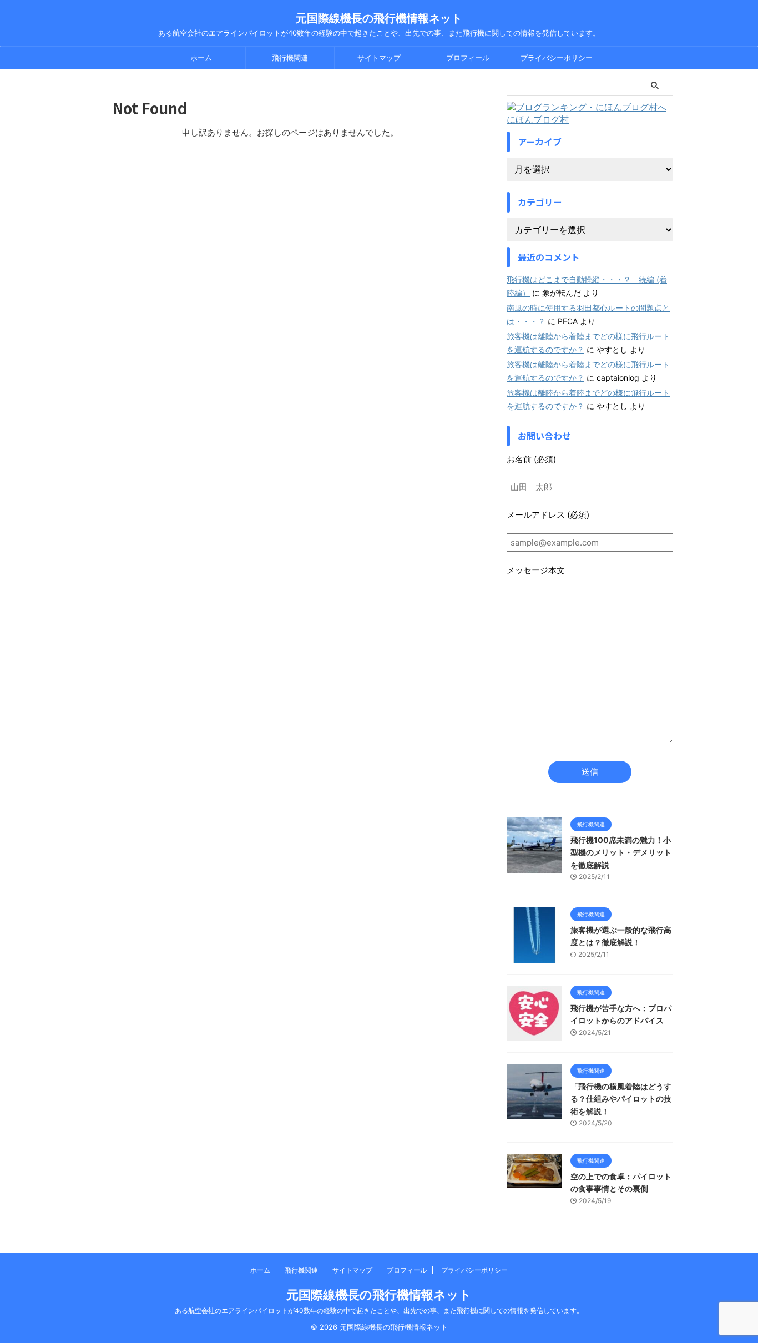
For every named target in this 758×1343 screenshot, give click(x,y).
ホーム (201, 57)
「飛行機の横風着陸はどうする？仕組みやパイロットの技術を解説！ (620, 1099)
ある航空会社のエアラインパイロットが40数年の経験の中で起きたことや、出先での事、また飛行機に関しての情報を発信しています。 (379, 1310)
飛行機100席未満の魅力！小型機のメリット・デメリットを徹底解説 (620, 852)
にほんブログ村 (538, 119)
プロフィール (467, 57)
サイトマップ (379, 57)
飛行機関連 (290, 57)
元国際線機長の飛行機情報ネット (379, 18)
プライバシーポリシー (557, 57)
